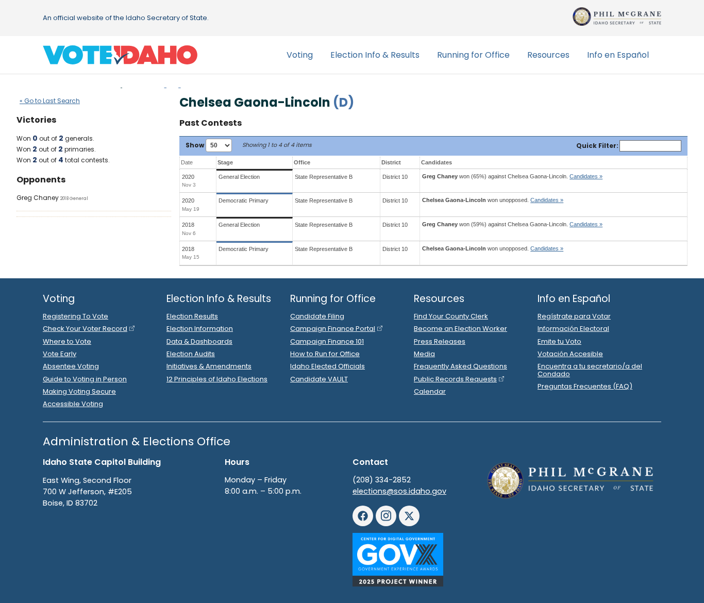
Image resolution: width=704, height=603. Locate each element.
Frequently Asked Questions (460, 366)
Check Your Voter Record (85, 328)
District (391, 162)
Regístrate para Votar (574, 316)
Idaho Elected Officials (327, 366)
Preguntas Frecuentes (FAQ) (585, 386)
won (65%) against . (512, 176)
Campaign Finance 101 (327, 341)
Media (424, 354)
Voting (300, 55)
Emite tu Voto (559, 341)
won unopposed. (492, 200)
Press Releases (439, 341)
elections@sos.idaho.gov (399, 491)
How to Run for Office (325, 354)
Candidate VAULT (319, 379)
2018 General (74, 198)
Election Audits (190, 354)
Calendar (430, 391)
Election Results (192, 316)
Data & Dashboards (199, 341)
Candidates (436, 162)
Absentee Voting (71, 366)
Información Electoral (573, 328)
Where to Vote (67, 341)
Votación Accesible (570, 354)
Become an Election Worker (460, 328)
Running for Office (473, 55)
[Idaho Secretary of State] (617, 16)
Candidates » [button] (585, 176)
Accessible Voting (73, 404)
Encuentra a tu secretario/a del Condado (590, 369)
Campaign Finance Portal (332, 328)
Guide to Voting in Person (85, 379)
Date (187, 162)
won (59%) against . (512, 224)
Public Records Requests (455, 379)
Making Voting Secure (79, 391)
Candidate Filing (317, 316)
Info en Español (618, 55)
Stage (225, 162)
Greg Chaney (37, 197)
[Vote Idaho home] (120, 55)
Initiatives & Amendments (209, 366)
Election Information (199, 328)
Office (302, 162)
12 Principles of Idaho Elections (216, 379)
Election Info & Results (375, 55)
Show (196, 145)
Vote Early (59, 354)
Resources (548, 55)
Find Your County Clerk (451, 316)
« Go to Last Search (50, 100)
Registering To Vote (75, 316)
